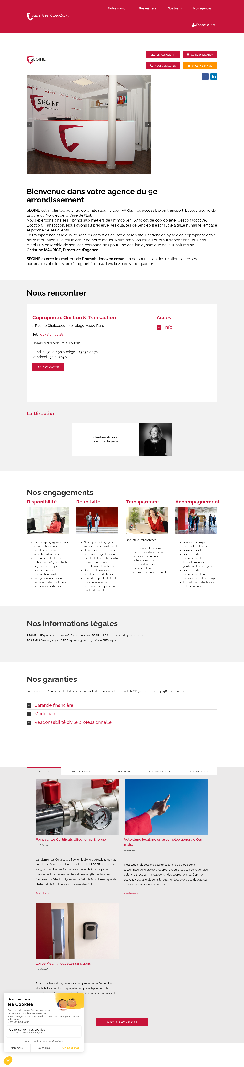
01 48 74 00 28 (51, 334)
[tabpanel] (122, 904)
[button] (184, 327)
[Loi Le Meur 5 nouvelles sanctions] (77, 931)
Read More (41, 893)
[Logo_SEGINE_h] (36, 57)
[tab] (44, 771)
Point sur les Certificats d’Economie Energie (71, 839)
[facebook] (205, 76)
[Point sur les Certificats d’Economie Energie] (77, 807)
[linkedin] (213, 76)
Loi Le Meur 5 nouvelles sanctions (63, 963)
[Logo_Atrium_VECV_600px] (48, 13)
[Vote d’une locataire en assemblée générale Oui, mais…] (166, 807)
